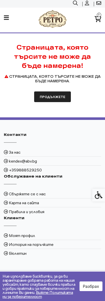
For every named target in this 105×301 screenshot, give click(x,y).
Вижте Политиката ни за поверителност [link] (38, 294)
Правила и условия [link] (26, 211)
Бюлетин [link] (18, 253)
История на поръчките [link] (31, 244)
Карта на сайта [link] (24, 202)
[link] (76, 3)
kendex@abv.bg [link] (23, 161)
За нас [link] (15, 152)
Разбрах (91, 286)
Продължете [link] (52, 96)
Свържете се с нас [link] (27, 193)
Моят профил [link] (22, 235)
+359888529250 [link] (25, 169)
